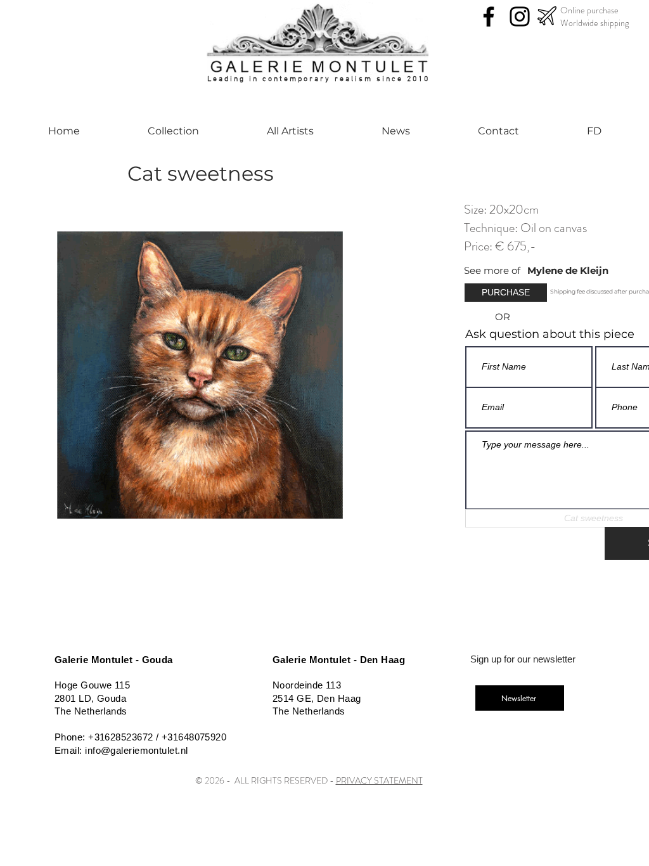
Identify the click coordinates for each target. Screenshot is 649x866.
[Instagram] (519, 16)
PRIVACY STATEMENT (379, 780)
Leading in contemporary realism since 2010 (318, 79)
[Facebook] (488, 16)
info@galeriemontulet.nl (136, 750)
